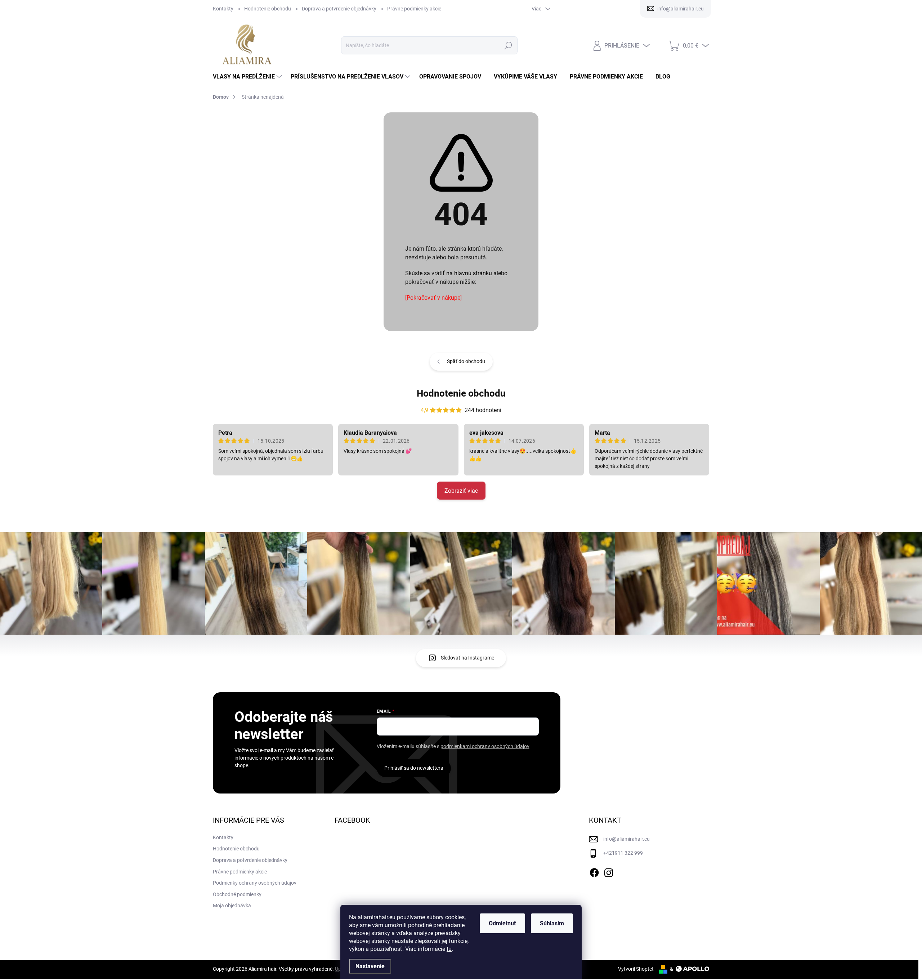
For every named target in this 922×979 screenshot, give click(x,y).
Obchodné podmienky (237, 894)
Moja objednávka (232, 905)
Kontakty (223, 9)
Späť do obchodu (466, 361)
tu (449, 949)
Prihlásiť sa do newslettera (413, 768)
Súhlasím (552, 923)
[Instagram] (608, 871)
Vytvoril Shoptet (636, 969)
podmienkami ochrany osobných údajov (484, 746)
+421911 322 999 (623, 853)
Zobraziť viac (461, 490)
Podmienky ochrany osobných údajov (254, 883)
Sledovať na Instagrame (467, 658)
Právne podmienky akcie (414, 9)
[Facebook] (594, 871)
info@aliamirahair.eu (626, 839)
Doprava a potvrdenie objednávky (339, 9)
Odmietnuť (502, 923)
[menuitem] (248, 77)
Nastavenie (370, 966)
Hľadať (508, 45)
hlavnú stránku (473, 273)
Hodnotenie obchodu (267, 9)
